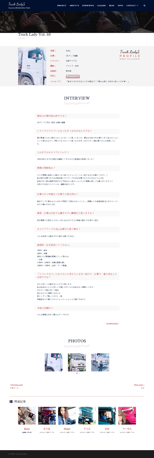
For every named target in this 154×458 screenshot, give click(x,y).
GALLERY (101, 6)
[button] (145, 6)
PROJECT (61, 6)
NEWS (120, 6)
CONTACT (130, 6)
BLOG (111, 6)
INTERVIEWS (88, 6)
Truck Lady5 (16, 4)
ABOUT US (74, 6)
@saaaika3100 (74, 76)
